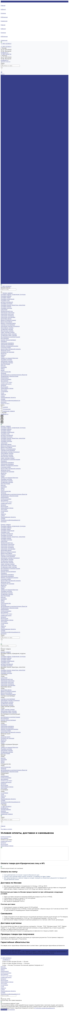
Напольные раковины (7, 113)
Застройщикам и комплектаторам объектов (14, 144)
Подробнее (11, 1009)
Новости (3, 163)
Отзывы (3, 168)
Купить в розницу (6, 148)
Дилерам (3, 142)
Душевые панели (6, 89)
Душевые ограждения (7, 81)
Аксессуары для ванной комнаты (11, 118)
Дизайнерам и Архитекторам (9, 145)
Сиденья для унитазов (7, 121)
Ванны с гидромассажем (8, 98)
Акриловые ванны (6, 94)
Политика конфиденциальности (10, 169)
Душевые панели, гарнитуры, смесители (13, 88)
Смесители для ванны (7, 197)
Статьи (3, 165)
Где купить (4, 271)
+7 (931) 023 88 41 (6, 806)
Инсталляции (5, 219)
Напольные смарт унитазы (9, 215)
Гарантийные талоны (7, 157)
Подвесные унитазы (7, 104)
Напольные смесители (7, 194)
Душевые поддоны (6, 86)
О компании (4, 272)
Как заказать (4, 150)
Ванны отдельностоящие (8, 95)
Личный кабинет (6, 809)
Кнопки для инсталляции (8, 221)
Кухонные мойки (6, 116)
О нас (2, 162)
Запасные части (5, 119)
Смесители (4, 92)
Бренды (3, 247)
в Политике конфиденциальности (44, 1008)
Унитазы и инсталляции (8, 100)
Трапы (2, 125)
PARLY (3, 137)
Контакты (3, 283)
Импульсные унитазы (7, 106)
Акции (2, 251)
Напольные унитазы (7, 130)
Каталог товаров (6, 174)
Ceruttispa (4, 136)
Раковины (4, 110)
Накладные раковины (7, 112)
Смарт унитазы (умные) (8, 107)
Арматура (3, 122)
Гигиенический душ (7, 192)
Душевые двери (6, 80)
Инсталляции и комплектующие (10, 109)
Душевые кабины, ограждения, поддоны (13, 77)
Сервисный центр (6, 153)
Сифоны (3, 124)
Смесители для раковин (8, 198)
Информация (5, 259)
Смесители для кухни (7, 195)
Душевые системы (6, 91)
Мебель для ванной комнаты (9, 115)
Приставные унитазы (7, 103)
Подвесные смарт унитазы (9, 216)
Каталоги (3, 154)
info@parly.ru (4, 52)
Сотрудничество (6, 253)
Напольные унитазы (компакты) (10, 101)
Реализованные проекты (8, 166)
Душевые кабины (6, 78)
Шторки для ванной (7, 84)
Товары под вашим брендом (9, 127)
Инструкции (4, 156)
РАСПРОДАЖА (5, 133)
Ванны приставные (6, 97)
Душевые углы (5, 83)
